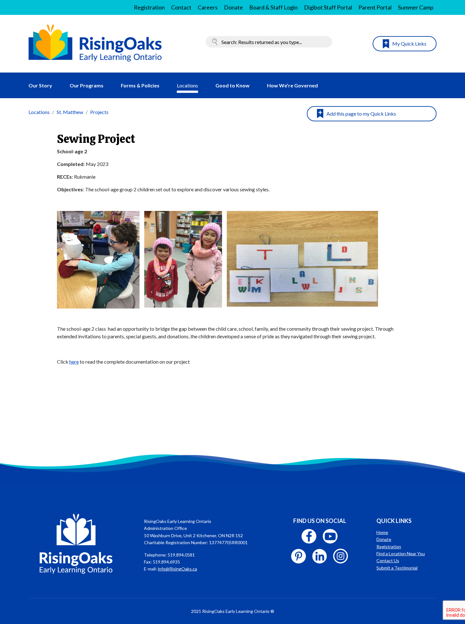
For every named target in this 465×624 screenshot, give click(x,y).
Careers (208, 7)
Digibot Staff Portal (328, 7)
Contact (181, 7)
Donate (233, 7)
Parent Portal (375, 7)
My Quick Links (409, 44)
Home (382, 532)
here (74, 362)
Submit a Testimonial (397, 567)
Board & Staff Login (273, 7)
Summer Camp (415, 7)
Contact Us (387, 560)
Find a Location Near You (400, 553)
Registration (149, 7)
